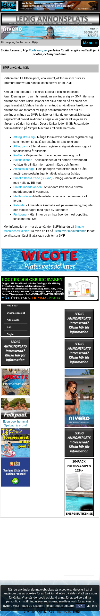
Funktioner (20, 214)
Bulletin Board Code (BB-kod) (32, 178)
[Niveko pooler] (79, 397)
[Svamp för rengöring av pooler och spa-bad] (79, 486)
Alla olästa (13, 320)
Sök (9, 327)
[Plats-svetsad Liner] (15, 397)
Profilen (18, 155)
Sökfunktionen (22, 160)
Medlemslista (22, 196)
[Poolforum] (9, 9)
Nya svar (12, 305)
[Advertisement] (79, 531)
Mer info (91, 606)
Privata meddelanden (27, 187)
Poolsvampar (38, 50)
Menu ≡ (90, 42)
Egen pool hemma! (15, 421)
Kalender (19, 205)
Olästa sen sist (16, 313)
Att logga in (20, 146)
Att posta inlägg (23, 169)
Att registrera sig (24, 137)
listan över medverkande (70, 231)
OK (80, 605)
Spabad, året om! (15, 425)
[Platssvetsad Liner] (50, 271)
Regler (11, 334)
